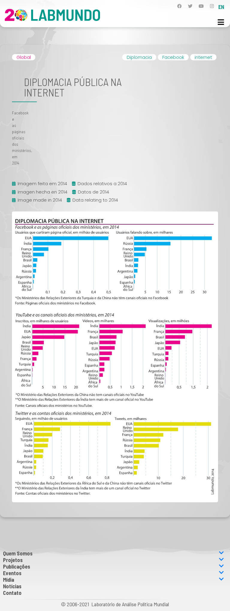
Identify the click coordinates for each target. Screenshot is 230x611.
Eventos (12, 573)
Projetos (13, 560)
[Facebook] (179, 6)
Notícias (12, 586)
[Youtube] (201, 6)
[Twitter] (190, 6)
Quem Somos (18, 553)
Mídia (8, 579)
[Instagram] (212, 6)
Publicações (16, 566)
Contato (12, 592)
